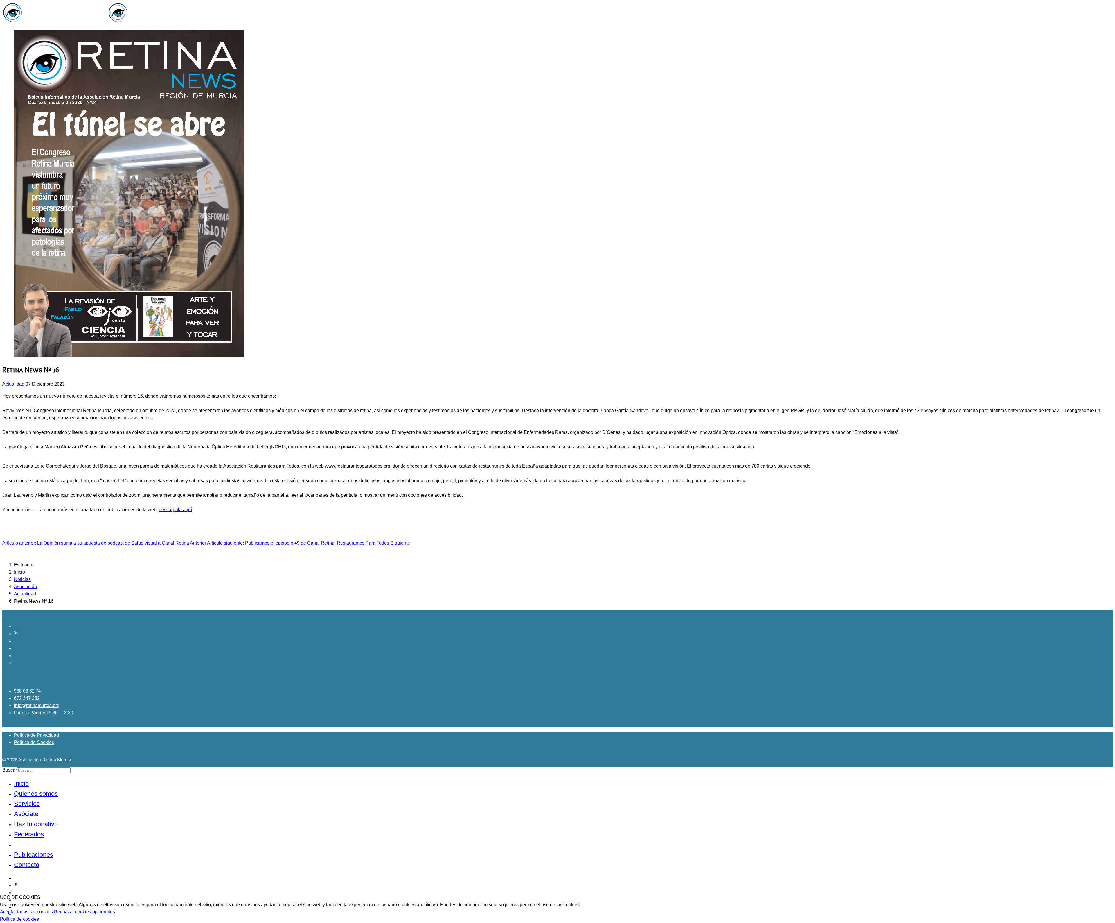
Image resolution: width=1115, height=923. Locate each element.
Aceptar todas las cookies (26, 911)
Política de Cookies (34, 742)
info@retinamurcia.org (37, 705)
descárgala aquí (175, 509)
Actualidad (13, 384)
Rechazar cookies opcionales (84, 911)
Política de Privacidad (36, 735)
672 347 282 (27, 698)
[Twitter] (16, 633)
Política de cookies (19, 919)
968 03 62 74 (27, 690)
